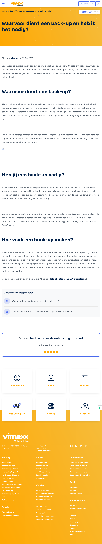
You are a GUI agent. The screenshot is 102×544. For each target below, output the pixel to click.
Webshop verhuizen (43, 499)
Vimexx (4, 11)
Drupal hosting (7, 491)
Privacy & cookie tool (78, 508)
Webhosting (6, 462)
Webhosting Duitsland (10, 469)
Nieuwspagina (75, 522)
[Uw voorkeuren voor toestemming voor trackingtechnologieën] (99, 408)
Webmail (73, 490)
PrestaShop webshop (44, 496)
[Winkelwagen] (97, 3)
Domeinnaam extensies (78, 472)
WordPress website (43, 472)
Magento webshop (43, 490)
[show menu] (3, 3)
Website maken (41, 462)
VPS (3, 497)
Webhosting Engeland (10, 472)
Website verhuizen (43, 466)
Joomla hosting (7, 481)
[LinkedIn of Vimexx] (81, 446)
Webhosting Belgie (9, 466)
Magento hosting (8, 478)
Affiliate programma (77, 531)
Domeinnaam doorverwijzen (80, 475)
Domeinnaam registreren (79, 462)
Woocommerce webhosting (12, 484)
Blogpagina (74, 525)
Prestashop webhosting (11, 487)
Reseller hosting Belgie (10, 515)
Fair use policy (41, 513)
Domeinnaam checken (78, 469)
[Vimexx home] (15, 4)
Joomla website (42, 475)
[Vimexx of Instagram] (86, 446)
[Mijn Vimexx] (92, 3)
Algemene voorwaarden (44, 519)
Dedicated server (8, 500)
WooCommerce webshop (45, 493)
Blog (11, 11)
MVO (71, 534)
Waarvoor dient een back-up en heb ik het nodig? (33, 11)
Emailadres (74, 487)
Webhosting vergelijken (10, 494)
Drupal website (41, 478)
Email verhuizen (76, 493)
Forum (72, 528)
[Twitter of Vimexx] (77, 446)
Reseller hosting (8, 512)
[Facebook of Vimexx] (72, 446)
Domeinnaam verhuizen (78, 466)
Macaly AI (73, 505)
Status (72, 519)
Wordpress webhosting (10, 475)
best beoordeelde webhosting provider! (56, 338)
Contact (73, 516)
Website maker (41, 469)
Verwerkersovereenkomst (45, 516)
